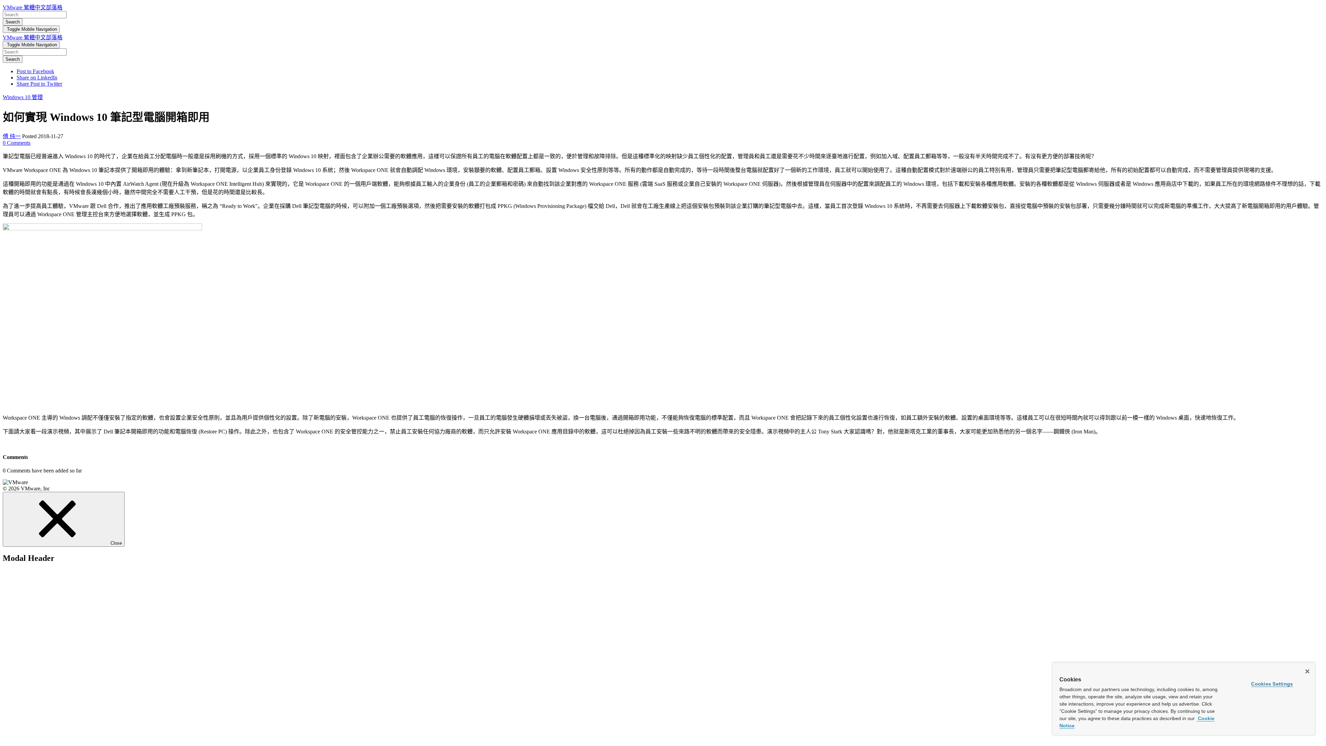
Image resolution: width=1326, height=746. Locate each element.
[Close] (1307, 671)
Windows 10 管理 (23, 97)
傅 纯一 (12, 136)
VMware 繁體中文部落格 (33, 7)
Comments (16, 143)
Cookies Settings (1272, 684)
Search (13, 22)
